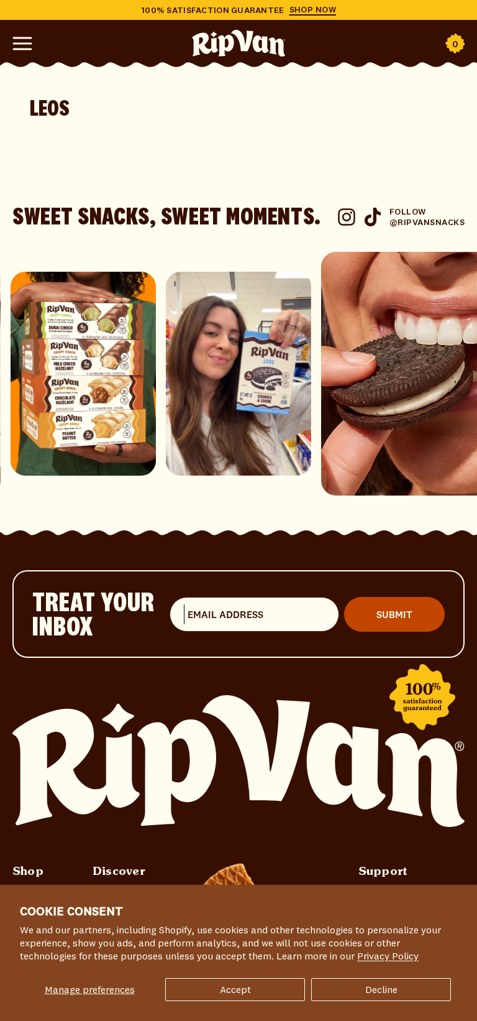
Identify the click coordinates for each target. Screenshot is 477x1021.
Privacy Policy (388, 955)
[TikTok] (372, 217)
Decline (381, 989)
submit (394, 614)
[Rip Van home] (238, 760)
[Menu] (22, 40)
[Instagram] (346, 217)
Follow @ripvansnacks (427, 217)
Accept (235, 989)
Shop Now (312, 9)
